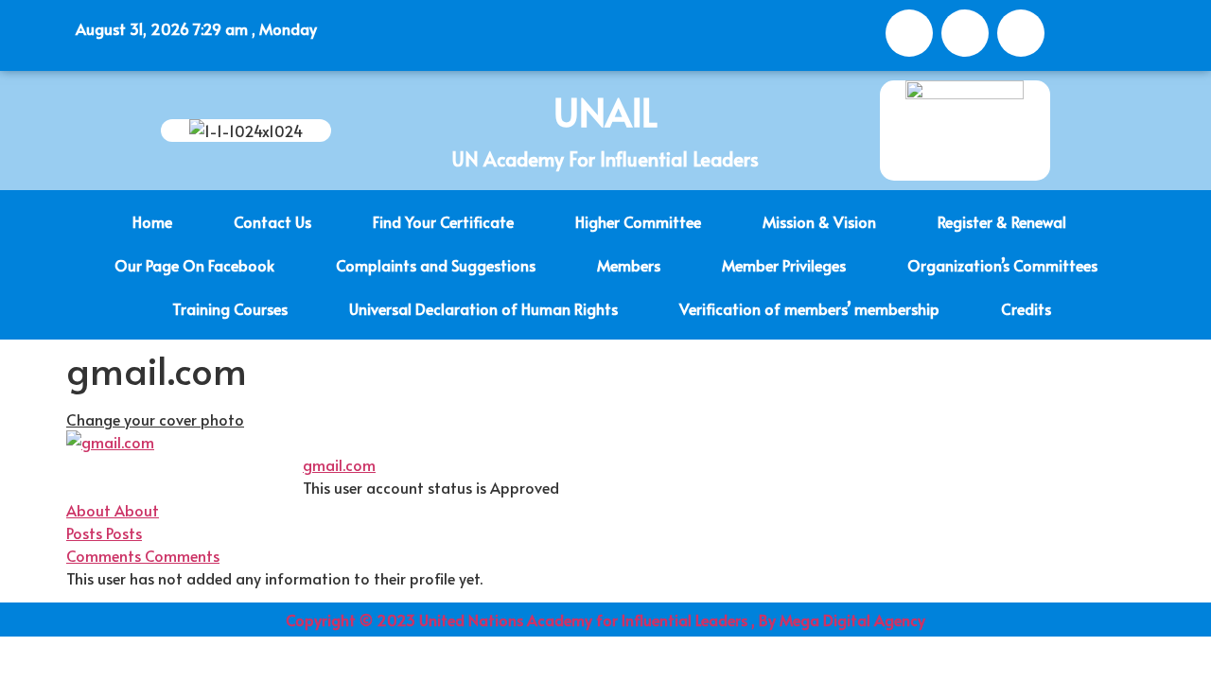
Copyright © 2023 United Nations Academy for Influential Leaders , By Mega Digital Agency (605, 619)
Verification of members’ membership (809, 308)
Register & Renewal (1002, 221)
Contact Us (272, 221)
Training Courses (230, 308)
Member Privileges (784, 264)
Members (628, 264)
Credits (1026, 308)
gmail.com (339, 464)
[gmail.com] (110, 441)
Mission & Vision (819, 221)
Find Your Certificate (443, 221)
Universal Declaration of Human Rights (483, 308)
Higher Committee (638, 221)
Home (152, 221)
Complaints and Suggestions (435, 264)
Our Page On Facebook (194, 264)
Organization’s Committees (1002, 264)
